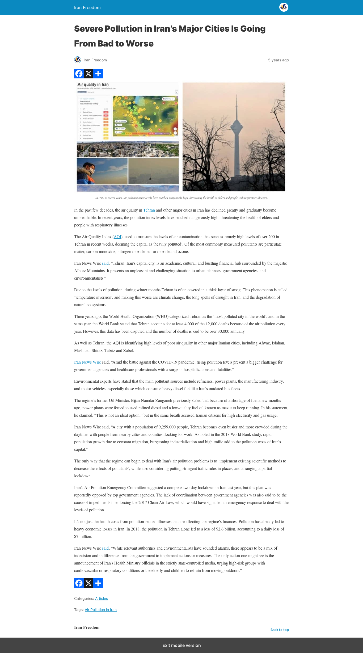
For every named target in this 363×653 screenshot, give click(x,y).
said (105, 263)
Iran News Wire (88, 362)
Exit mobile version (181, 645)
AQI (117, 236)
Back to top (280, 630)
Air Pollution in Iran (101, 609)
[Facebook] (79, 76)
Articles (101, 598)
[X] (88, 76)
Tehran (149, 210)
